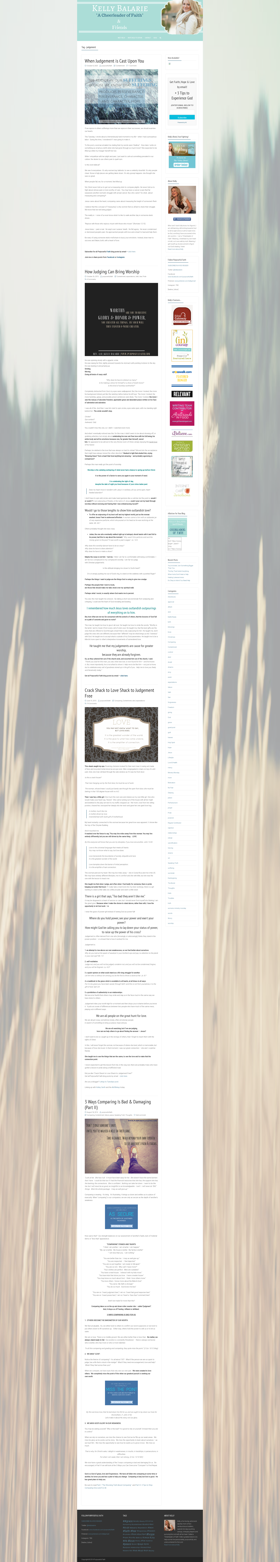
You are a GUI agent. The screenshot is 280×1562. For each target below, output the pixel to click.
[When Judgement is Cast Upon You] (121, 96)
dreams (170, 667)
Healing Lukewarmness (176, 577)
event (170, 677)
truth (169, 903)
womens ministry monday (177, 908)
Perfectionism (173, 803)
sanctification (172, 843)
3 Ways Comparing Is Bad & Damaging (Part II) (118, 1104)
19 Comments (92, 703)
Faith (108, 252)
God (169, 717)
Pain (144, 1541)
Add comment (141, 1115)
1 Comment (132, 66)
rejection (171, 828)
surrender (171, 873)
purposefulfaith (107, 66)
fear (140, 276)
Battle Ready (172, 617)
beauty (142, 1521)
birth (169, 622)
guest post (171, 727)
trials (169, 893)
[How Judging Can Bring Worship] (121, 319)
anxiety (136, 1521)
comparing (127, 1524)
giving (170, 712)
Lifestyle (170, 757)
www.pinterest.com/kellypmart (185, 281)
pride (147, 1544)
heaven (170, 737)
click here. (132, 252)
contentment (137, 1524)
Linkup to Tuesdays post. (109, 1082)
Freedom (171, 707)
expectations (130, 276)
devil (133, 701)
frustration (127, 1534)
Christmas (171, 637)
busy (169, 632)
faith (137, 276)
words (170, 913)
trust (141, 1550)
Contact (148, 38)
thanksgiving (172, 878)
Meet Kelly (121, 38)
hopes (126, 1538)
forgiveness (172, 702)
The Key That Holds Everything (178, 571)
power (134, 1544)
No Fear (170, 788)
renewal (144, 1547)
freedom (151, 1531)
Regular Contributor (174, 823)
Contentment (120, 66)
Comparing (118, 701)
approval (171, 602)
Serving (170, 848)
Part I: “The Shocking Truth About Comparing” (114, 1485)
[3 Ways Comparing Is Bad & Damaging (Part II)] (121, 1146)
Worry (170, 918)
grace (170, 722)
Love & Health (172, 762)
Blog (155, 38)
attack (170, 607)
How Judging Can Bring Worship (112, 271)
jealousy (139, 1537)
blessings (171, 627)
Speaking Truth (120, 1115)
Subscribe (182, 117)
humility (132, 1537)
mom (170, 778)
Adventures (172, 597)
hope (169, 747)
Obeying (170, 793)
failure (107, 1115)
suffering (171, 868)
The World (171, 883)
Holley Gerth (100, 1087)
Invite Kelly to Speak (135, 38)
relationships (172, 833)
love (132, 1541)
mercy (170, 767)
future (134, 1534)
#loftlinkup (116, 1087)
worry (152, 1551)
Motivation (171, 783)
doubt (170, 662)
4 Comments (91, 279)
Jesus (170, 752)
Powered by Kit (182, 122)
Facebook (111, 257)
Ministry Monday (173, 773)
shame (170, 853)
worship (171, 923)
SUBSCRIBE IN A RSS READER (178, 265)
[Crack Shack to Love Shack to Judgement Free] (121, 734)
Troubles (171, 898)
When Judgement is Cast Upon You (114, 61)
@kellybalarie (177, 270)
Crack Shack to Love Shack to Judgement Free (119, 693)
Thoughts (128, 1115)
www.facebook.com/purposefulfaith (180, 277)
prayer (170, 808)
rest (149, 1547)
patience (149, 1541)
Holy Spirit (171, 742)
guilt (169, 732)
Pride (144, 276)
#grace (128, 1521)
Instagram (121, 257)
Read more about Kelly (175, 249)
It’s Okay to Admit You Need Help (179, 580)
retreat (170, 838)
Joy (153, 1537)
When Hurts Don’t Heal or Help (178, 574)
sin (169, 858)
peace (112, 1115)
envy (169, 672)
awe (169, 612)
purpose (171, 818)
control (170, 652)
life (125, 1541)
